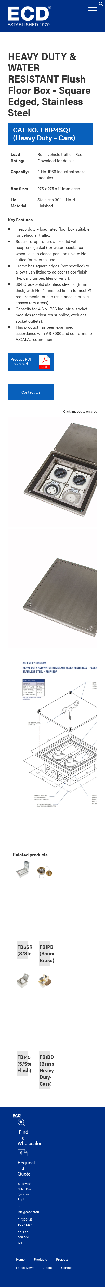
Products (40, 1259)
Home (20, 1259)
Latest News (25, 1267)
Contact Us (30, 392)
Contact (67, 1267)
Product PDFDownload (21, 361)
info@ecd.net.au (28, 1211)
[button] (101, 5)
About (47, 1267)
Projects (62, 1259)
